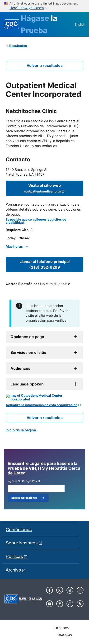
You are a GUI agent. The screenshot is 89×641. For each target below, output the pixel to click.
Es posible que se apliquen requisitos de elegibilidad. (36, 221)
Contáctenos (19, 529)
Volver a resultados (45, 65)
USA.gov (64, 635)
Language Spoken (27, 384)
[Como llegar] (44, 397)
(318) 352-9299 (44, 264)
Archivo (13, 569)
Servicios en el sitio (28, 352)
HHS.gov (62, 628)
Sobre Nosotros (22, 542)
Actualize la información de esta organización (41, 405)
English (80, 24)
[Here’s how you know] (44, 6)
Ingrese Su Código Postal (24, 481)
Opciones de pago (27, 336)
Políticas (14, 556)
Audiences (20, 368)
